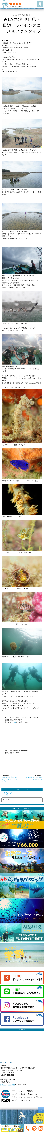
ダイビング (8, 793)
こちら (13, 722)
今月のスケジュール (7, 1084)
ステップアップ (22, 10)
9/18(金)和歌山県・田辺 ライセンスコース (34, 778)
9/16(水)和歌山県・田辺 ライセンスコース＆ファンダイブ (11, 779)
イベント (7, 795)
